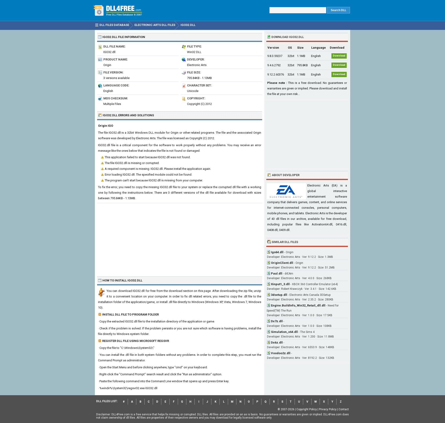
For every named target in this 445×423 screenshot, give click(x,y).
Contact (344, 409)
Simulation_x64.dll (284, 332)
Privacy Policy (328, 409)
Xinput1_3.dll (280, 284)
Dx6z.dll (277, 342)
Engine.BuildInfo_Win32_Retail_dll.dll (298, 305)
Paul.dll (276, 273)
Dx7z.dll (277, 321)
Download (339, 55)
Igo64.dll (277, 252)
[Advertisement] (179, 237)
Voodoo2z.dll (280, 353)
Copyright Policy (306, 409)
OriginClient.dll (282, 263)
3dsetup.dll (279, 295)
